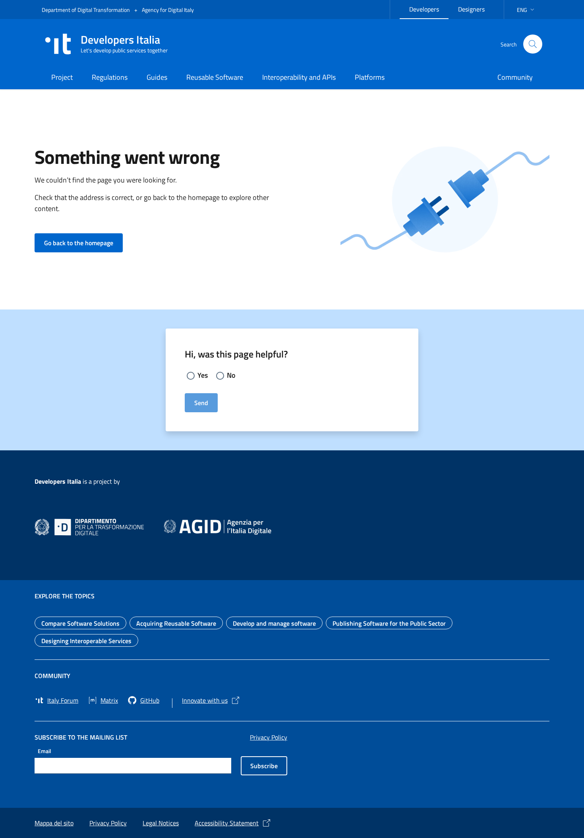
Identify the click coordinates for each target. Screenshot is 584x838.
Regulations (110, 77)
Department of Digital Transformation (86, 10)
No (231, 375)
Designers (476, 8)
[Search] (532, 44)
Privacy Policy (268, 737)
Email (44, 750)
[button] (526, 10)
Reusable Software (214, 77)
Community (515, 77)
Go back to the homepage (83, 243)
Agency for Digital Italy (168, 10)
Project (62, 77)
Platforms (370, 77)
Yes (202, 375)
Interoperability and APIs (299, 77)
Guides (157, 77)
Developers (429, 8)
